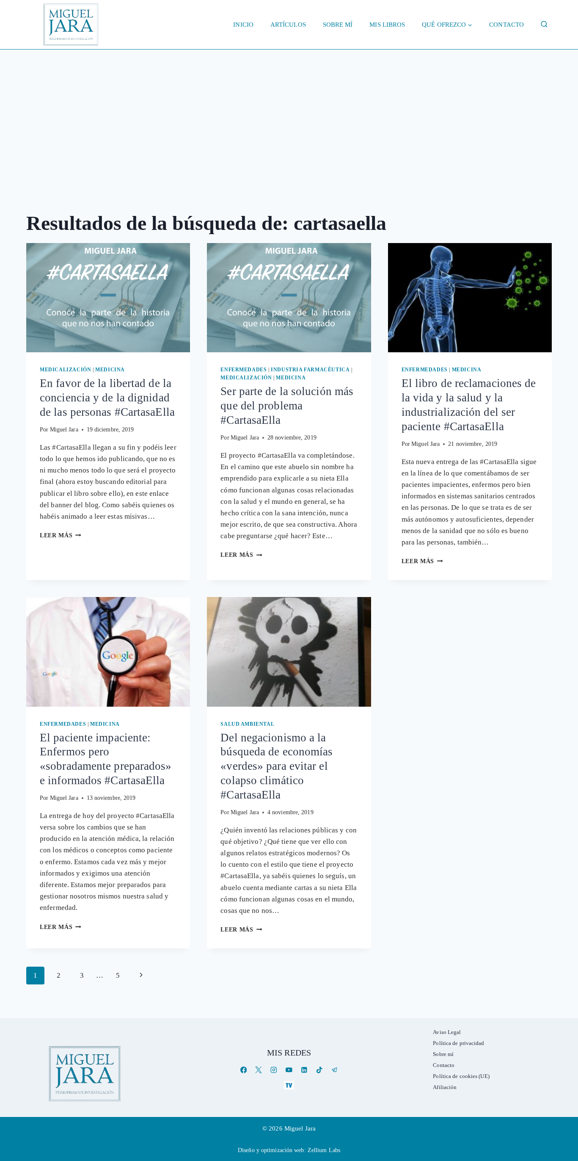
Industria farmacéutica (310, 370)
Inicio (243, 24)
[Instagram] (274, 1069)
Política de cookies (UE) (461, 1076)
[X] (258, 1069)
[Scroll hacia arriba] (563, 1088)
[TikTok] (319, 1069)
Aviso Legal (447, 1032)
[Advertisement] (289, 113)
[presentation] (108, 297)
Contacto (506, 24)
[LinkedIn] (304, 1069)
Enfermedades (243, 370)
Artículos (288, 24)
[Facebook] (243, 1069)
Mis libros (387, 24)
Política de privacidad (458, 1043)
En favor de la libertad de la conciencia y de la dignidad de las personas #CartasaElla (107, 397)
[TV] (288, 1085)
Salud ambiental (247, 724)
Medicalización (65, 370)
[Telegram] (334, 1069)
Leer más (60, 535)
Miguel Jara (64, 429)
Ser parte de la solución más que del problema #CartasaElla (286, 405)
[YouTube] (288, 1069)
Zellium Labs (324, 1150)
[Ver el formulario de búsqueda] (544, 24)
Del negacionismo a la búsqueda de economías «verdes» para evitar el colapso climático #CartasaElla (276, 766)
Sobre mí (338, 24)
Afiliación (445, 1087)
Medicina (110, 370)
